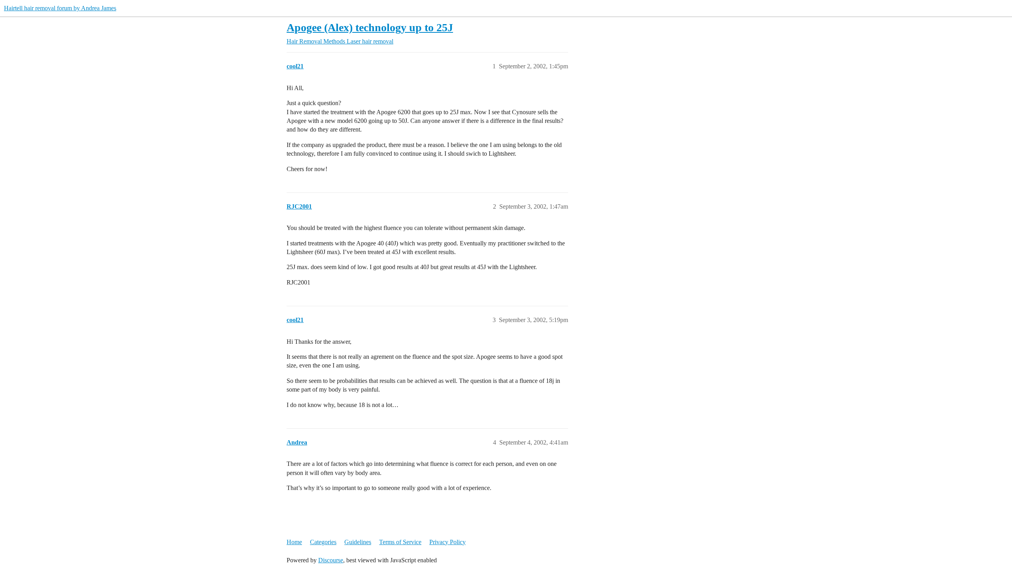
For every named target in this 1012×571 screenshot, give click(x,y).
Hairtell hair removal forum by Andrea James (60, 8)
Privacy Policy (447, 542)
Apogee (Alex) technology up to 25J (370, 27)
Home (294, 542)
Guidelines (357, 542)
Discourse (330, 560)
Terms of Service (400, 542)
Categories (323, 542)
